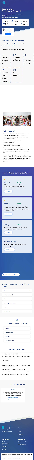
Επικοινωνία (4, 449)
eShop (19, 433)
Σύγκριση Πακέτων (5, 443)
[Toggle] (30, 291)
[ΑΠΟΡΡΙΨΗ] (31, 454)
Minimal (19, 429)
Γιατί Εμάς (4, 441)
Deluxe (19, 431)
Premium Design (21, 436)
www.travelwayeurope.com (13, 397)
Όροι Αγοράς (4, 446)
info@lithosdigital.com (22, 444)
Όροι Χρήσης (4, 447)
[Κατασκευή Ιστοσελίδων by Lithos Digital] (3, 2)
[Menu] (31, 2)
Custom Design (20, 434)
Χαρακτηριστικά (5, 444)
